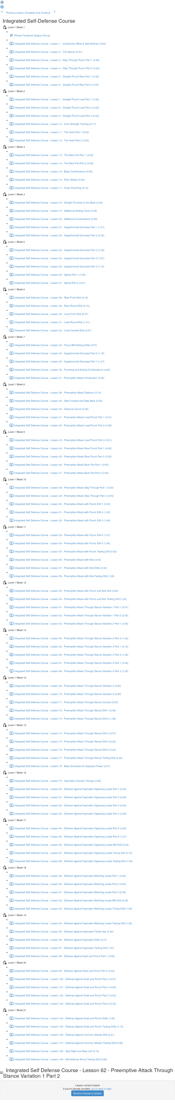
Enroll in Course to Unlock (87, 1093)
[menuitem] (2, 8)
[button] (2, 3)
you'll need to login (101, 1088)
